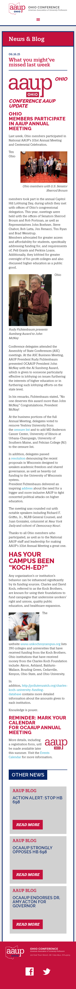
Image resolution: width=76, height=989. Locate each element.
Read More (27, 824)
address (27, 488)
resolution (18, 458)
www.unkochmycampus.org (40, 644)
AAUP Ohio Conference (38, 8)
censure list (22, 430)
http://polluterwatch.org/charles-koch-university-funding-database (38, 690)
